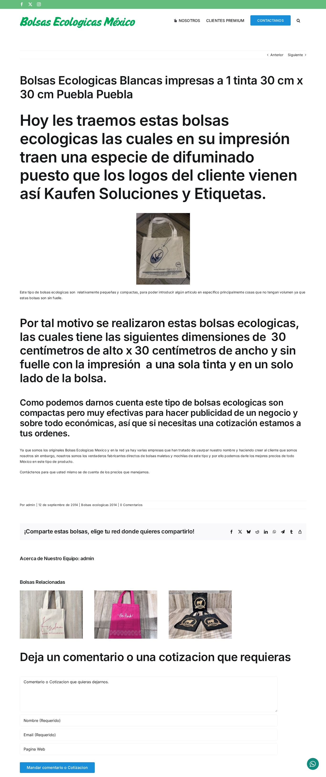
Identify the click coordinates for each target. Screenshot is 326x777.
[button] (298, 20)
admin (30, 505)
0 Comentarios (131, 505)
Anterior (276, 55)
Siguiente (295, 55)
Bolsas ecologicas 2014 (99, 505)
